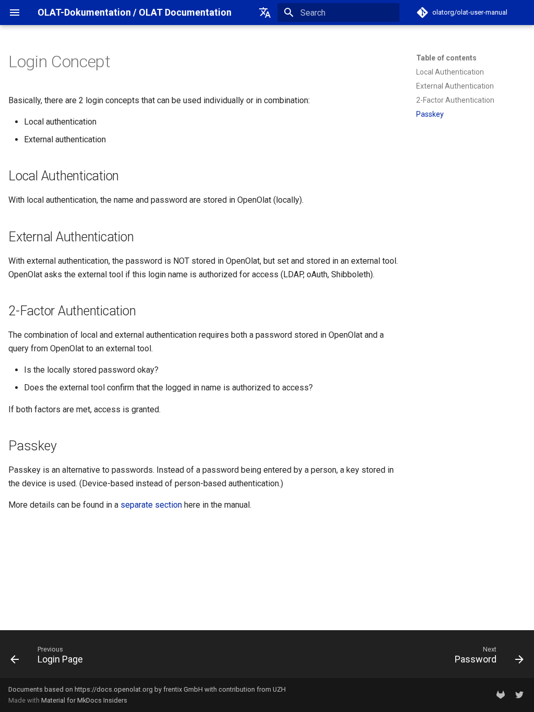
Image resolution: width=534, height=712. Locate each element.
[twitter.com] (519, 694)
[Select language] (264, 12)
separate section (151, 505)
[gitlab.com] (500, 694)
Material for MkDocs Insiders (84, 700)
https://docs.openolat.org (114, 689)
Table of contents (446, 58)
